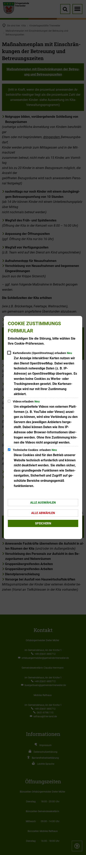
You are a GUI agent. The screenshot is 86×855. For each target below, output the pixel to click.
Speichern (43, 523)
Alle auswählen (43, 502)
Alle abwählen (43, 513)
